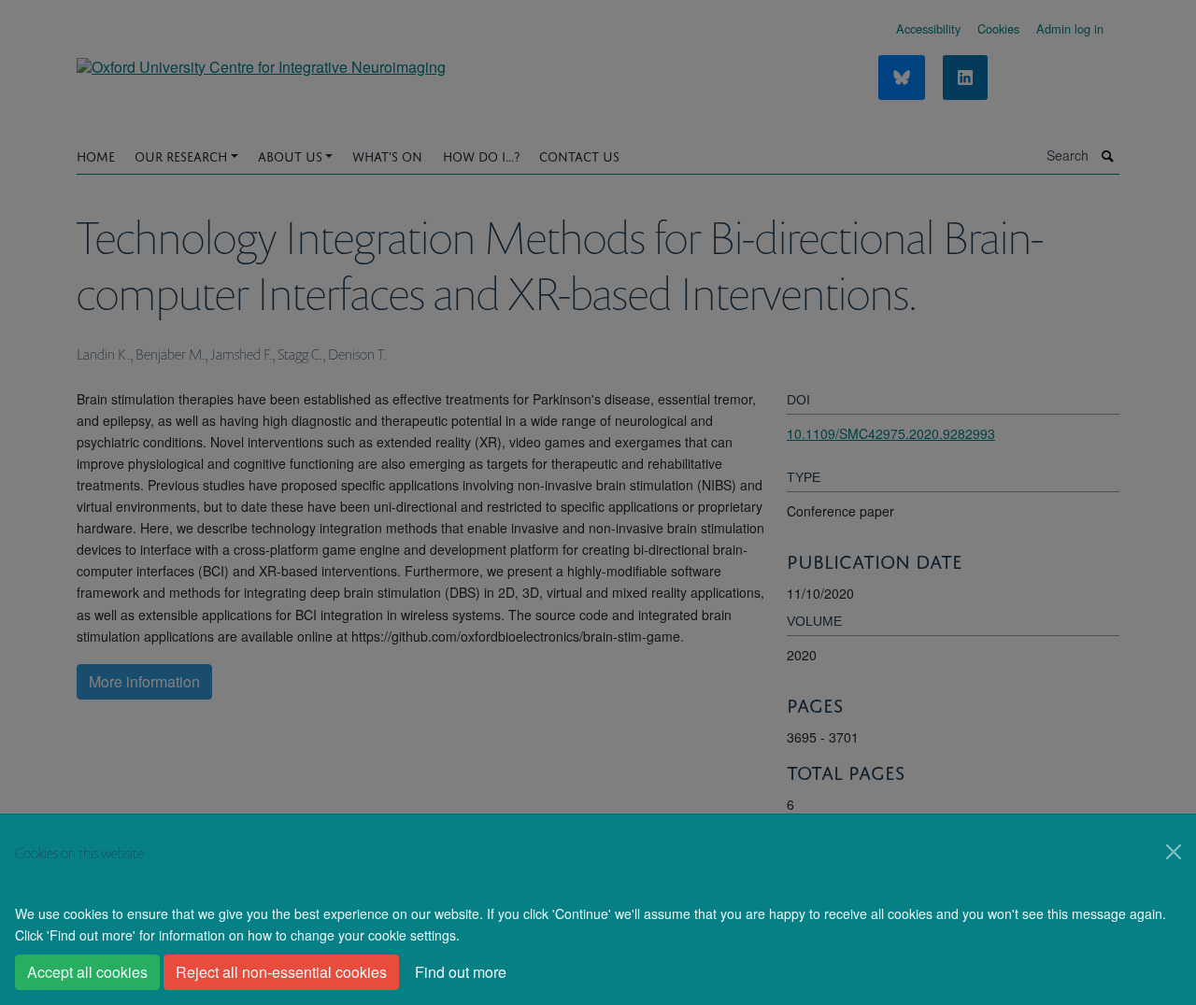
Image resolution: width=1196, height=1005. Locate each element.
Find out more (460, 972)
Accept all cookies (87, 972)
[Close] (1174, 852)
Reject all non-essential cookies (281, 972)
